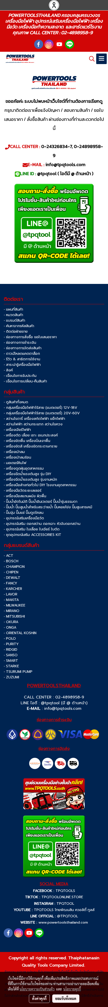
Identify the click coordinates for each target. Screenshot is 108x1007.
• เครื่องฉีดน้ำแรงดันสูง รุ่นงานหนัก (30, 479)
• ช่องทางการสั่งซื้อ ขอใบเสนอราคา (30, 337)
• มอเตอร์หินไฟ (15, 463)
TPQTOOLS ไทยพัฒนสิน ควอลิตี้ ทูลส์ (64, 910)
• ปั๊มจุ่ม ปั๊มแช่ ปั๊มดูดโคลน (23, 512)
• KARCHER (13, 588)
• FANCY (10, 583)
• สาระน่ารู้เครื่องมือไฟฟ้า (22, 364)
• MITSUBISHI (14, 616)
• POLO (10, 638)
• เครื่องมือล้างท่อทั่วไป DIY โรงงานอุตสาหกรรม (40, 485)
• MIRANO (11, 611)
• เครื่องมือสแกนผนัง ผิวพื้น (25, 496)
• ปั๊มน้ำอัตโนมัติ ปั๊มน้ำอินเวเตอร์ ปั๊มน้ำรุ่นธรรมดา (40, 501)
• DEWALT (12, 577)
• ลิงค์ (8, 370)
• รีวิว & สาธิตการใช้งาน (22, 359)
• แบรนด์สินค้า (14, 320)
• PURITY (11, 644)
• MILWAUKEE (14, 605)
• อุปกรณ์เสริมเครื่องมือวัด (24, 518)
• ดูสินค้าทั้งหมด (16, 402)
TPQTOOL (65, 903)
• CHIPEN (11, 572)
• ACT (8, 555)
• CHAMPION (14, 566)
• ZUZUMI (11, 677)
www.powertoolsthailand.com (63, 922)
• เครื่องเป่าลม (14, 452)
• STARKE (11, 666)
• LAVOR (10, 594)
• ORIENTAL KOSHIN (20, 633)
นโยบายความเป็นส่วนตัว (37, 989)
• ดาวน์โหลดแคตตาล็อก (22, 353)
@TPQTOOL (67, 916)
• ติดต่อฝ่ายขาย (16, 331)
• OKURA (11, 622)
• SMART (11, 660)
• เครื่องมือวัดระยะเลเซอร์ (22, 490)
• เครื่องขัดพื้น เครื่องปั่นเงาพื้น (27, 440)
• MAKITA (11, 599)
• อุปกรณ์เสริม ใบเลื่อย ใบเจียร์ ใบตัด (32, 529)
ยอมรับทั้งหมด (65, 998)
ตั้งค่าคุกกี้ (39, 998)
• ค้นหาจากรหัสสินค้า (19, 326)
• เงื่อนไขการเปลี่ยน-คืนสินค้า (25, 381)
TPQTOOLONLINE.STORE (62, 897)
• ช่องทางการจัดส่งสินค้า (22, 348)
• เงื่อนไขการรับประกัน (20, 375)
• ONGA (10, 627)
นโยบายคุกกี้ (72, 989)
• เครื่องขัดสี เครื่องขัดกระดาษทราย (30, 446)
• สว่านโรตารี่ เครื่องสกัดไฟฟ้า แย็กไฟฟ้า (34, 418)
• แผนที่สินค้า (13, 309)
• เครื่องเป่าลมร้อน (17, 457)
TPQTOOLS (65, 890)
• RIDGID (10, 649)
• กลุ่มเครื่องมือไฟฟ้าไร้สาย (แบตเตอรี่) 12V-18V (40, 407)
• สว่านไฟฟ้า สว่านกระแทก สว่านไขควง (33, 424)
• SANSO (11, 655)
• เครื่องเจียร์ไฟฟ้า (17, 429)
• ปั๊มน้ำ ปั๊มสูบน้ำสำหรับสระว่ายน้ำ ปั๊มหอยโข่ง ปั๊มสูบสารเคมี (48, 507)
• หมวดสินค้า (13, 315)
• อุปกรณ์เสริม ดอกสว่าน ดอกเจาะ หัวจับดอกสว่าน (42, 523)
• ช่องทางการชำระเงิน (20, 342)
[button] (90, 59)
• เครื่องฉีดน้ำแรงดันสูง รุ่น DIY (27, 474)
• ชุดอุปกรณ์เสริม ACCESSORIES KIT (32, 534)
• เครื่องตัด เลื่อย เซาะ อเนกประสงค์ (31, 435)
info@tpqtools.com (62, 709)
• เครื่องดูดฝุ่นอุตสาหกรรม (24, 468)
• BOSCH (11, 561)
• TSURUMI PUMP (18, 671)
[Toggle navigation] (101, 58)
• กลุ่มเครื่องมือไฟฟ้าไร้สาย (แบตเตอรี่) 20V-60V (42, 413)
